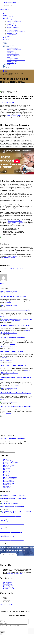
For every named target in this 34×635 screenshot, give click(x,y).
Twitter (7, 268)
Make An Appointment (8, 554)
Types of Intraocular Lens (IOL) (15, 21)
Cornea (8, 28)
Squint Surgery (7, 484)
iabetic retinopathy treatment (8, 257)
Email (21, 268)
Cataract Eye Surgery (12, 19)
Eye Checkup (6, 468)
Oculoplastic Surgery (8, 585)
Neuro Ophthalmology (12, 30)
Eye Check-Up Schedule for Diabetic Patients (12, 337)
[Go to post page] (8, 291)
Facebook (2, 268)
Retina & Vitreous (11, 24)
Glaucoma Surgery (11, 34)
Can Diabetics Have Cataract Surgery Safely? (10, 516)
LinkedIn (11, 268)
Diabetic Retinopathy (11, 102)
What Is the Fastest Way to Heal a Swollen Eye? (11, 532)
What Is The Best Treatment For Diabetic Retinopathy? (15, 393)
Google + (17, 268)
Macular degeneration (9, 475)
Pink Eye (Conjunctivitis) (10, 478)
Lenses (5, 474)
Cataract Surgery (7, 584)
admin (3, 102)
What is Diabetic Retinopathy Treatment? (11, 351)
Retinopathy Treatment (9, 483)
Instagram (12, 604)
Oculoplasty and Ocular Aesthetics (16, 31)
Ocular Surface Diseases (13, 25)
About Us (5, 15)
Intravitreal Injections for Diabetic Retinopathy (13, 296)
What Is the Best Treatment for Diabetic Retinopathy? (15, 310)
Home (5, 14)
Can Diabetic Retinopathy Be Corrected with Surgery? (15, 325)
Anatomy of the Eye (8, 17)
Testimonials (6, 36)
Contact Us (6, 39)
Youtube (7, 604)
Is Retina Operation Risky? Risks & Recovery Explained (13, 498)
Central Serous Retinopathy (10, 462)
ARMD (5, 459)
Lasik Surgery (10, 22)
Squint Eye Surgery (12, 33)
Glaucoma (6, 469)
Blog (4, 37)
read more (8, 302)
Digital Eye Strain (8, 466)
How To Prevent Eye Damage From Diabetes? (13, 365)
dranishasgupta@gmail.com (11, 2)
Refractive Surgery (8, 480)
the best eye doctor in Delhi (15, 221)
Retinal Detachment (8, 481)
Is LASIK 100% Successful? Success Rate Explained (12, 524)
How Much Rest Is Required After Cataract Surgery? (12, 540)
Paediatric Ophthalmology (13, 27)
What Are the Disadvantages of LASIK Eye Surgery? (12, 506)
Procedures (6, 18)
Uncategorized (7, 486)
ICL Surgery (6, 471)
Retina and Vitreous (8, 588)
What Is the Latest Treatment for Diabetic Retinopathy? (15, 406)
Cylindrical (6, 464)
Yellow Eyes (6, 487)
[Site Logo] (4, 9)
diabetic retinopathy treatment (14, 115)
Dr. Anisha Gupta (13, 256)
